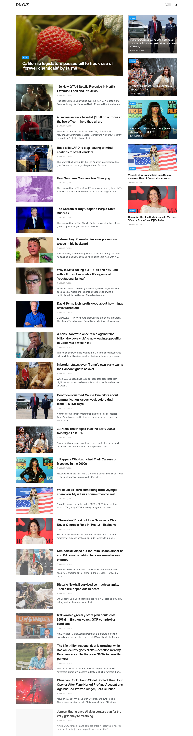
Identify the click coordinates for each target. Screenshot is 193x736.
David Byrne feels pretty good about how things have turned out (90, 305)
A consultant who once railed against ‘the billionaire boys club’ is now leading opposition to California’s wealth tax (89, 338)
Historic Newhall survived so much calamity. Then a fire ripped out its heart (88, 586)
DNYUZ (22, 5)
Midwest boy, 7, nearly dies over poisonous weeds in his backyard (87, 241)
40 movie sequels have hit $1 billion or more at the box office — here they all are (89, 119)
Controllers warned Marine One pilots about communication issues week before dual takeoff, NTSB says (87, 399)
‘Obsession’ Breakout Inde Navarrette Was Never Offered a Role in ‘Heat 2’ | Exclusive (87, 522)
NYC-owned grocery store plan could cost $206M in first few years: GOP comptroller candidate (86, 619)
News (25, 57)
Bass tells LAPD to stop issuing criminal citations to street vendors (85, 149)
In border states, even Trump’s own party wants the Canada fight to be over (90, 366)
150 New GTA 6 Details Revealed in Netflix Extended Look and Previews (86, 88)
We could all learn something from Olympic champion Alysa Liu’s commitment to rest (87, 491)
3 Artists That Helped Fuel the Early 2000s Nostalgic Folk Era (86, 430)
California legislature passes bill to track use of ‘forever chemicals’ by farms (67, 65)
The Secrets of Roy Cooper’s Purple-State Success (86, 210)
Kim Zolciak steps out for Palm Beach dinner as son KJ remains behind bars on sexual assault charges (90, 555)
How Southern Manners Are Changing (83, 178)
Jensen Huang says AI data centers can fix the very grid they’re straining (89, 712)
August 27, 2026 (30, 73)
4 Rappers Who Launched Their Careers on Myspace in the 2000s (87, 461)
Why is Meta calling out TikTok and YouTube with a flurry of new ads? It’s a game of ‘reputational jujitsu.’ (87, 274)
